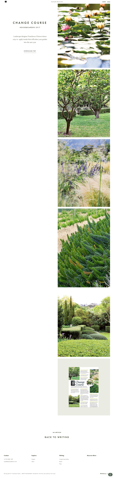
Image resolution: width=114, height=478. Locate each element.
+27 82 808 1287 (8, 459)
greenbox (108, 473)
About (33, 461)
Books (60, 461)
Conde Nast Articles (64, 459)
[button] (110, 474)
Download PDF (30, 51)
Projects (33, 459)
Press (60, 464)
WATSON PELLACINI (57, 1)
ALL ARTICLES (57, 432)
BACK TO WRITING (57, 437)
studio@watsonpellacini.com (10, 461)
